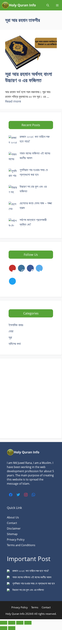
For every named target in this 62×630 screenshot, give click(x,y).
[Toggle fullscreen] (11, 623)
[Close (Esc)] (28, 623)
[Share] (19, 623)
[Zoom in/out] (3, 623)
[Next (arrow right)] (11, 628)
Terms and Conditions (21, 545)
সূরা (10, 337)
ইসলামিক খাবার (16, 325)
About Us (13, 517)
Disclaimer (14, 528)
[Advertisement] (31, 398)
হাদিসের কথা (15, 344)
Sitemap (12, 534)
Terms (34, 607)
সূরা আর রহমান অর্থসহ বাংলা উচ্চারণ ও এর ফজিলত (28, 77)
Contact (12, 523)
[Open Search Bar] (48, 5)
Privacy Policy (15, 539)
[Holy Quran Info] (19, 5)
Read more (13, 101)
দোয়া (11, 331)
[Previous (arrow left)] (3, 628)
